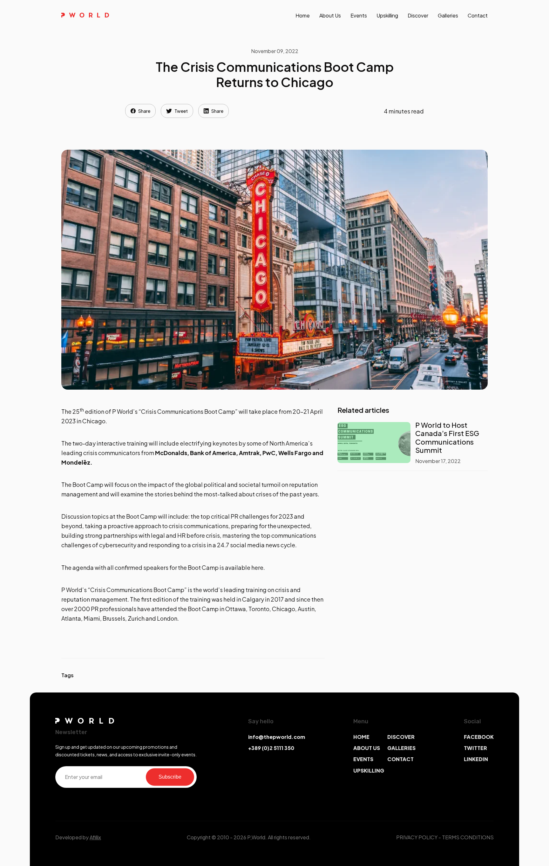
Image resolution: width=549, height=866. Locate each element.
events (358, 15)
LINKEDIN (476, 759)
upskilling (387, 15)
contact (478, 15)
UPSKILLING (368, 770)
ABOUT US (366, 748)
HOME (361, 736)
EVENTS (363, 759)
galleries (448, 15)
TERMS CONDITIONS (468, 837)
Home (302, 15)
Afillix (95, 837)
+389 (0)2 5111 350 (271, 748)
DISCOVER (401, 736)
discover (418, 15)
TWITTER (475, 748)
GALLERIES (401, 748)
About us (330, 15)
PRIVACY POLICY (416, 837)
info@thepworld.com (276, 736)
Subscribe (170, 777)
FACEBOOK (479, 736)
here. (258, 567)
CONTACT (400, 759)
